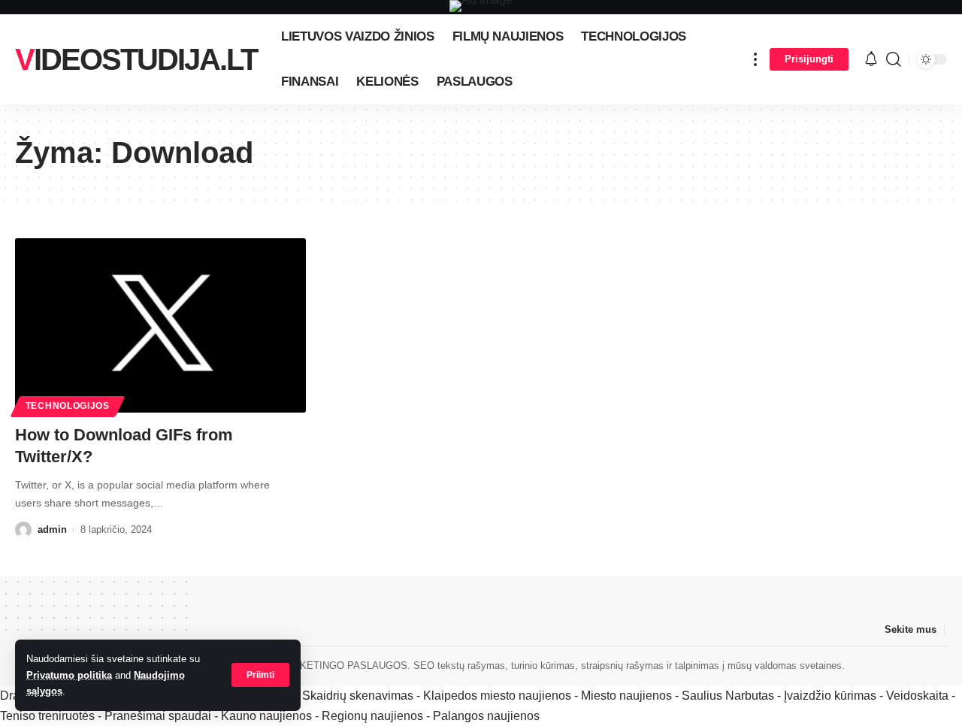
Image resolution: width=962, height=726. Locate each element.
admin (52, 529)
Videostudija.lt (136, 59)
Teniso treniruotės (47, 715)
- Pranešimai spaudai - (159, 715)
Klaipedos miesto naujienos (497, 695)
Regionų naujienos (372, 715)
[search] (893, 59)
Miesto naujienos (626, 695)
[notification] (871, 59)
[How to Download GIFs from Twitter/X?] (160, 325)
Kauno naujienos (266, 715)
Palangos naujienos (486, 715)
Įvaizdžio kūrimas (830, 695)
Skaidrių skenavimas (357, 695)
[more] (755, 59)
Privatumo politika (69, 675)
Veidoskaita (917, 695)
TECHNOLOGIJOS (68, 405)
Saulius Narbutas (728, 695)
